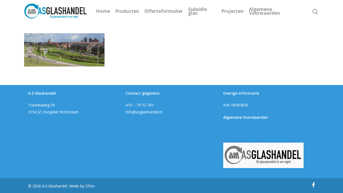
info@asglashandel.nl (144, 111)
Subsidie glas (197, 11)
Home (103, 11)
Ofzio (90, 185)
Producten (127, 11)
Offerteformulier (163, 11)
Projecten (232, 11)
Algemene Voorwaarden (264, 11)
